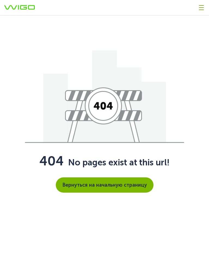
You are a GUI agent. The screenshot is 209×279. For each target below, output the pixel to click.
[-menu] (201, 7)
